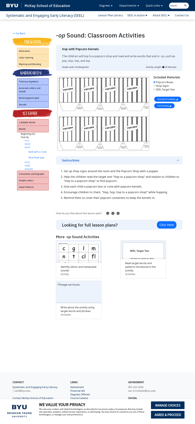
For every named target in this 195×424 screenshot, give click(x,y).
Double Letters (26, 180)
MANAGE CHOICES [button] (167, 405)
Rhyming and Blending (30, 64)
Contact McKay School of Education (32, 398)
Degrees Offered (80, 394)
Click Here (167, 225)
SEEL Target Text (165, 89)
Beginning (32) (28, 133)
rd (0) (27, 165)
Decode (22, 104)
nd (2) (27, 143)
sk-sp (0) (29, 168)
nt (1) (27, 162)
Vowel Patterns (26, 187)
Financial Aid (77, 390)
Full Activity (163, 105)
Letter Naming (26, 57)
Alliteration (24, 51)
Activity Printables (166, 99)
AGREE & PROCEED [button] (168, 415)
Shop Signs (162, 86)
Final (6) (25, 137)
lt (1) (27, 140)
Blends (22, 128)
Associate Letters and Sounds (29, 90)
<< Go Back (18, 33)
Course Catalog (79, 398)
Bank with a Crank (37, 151)
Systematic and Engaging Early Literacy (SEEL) (45, 15)
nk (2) (27, 147)
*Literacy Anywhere (28, 81)
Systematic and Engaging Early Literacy (34, 387)
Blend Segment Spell (29, 98)
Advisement (77, 387)
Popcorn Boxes (164, 82)
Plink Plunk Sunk (36, 157)
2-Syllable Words (27, 122)
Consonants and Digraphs (31, 173)
